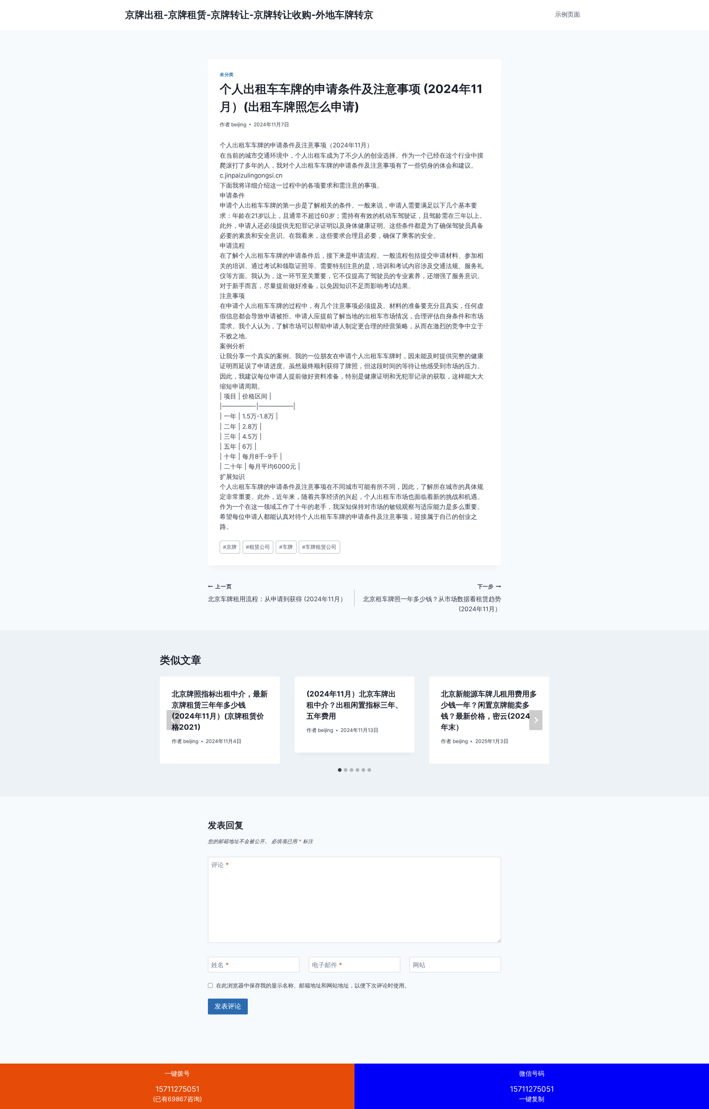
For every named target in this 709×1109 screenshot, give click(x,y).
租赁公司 (258, 547)
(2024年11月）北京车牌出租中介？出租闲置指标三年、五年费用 (354, 704)
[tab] (340, 770)
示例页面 (567, 14)
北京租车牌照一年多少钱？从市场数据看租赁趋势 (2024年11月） (432, 598)
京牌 (230, 547)
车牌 (286, 547)
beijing (238, 124)
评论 (220, 865)
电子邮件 (327, 965)
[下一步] (535, 720)
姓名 (220, 965)
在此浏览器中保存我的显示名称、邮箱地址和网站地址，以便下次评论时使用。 (313, 985)
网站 (419, 965)
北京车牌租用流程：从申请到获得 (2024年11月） (277, 593)
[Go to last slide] (173, 720)
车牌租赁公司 (319, 547)
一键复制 (532, 1086)
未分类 (227, 74)
